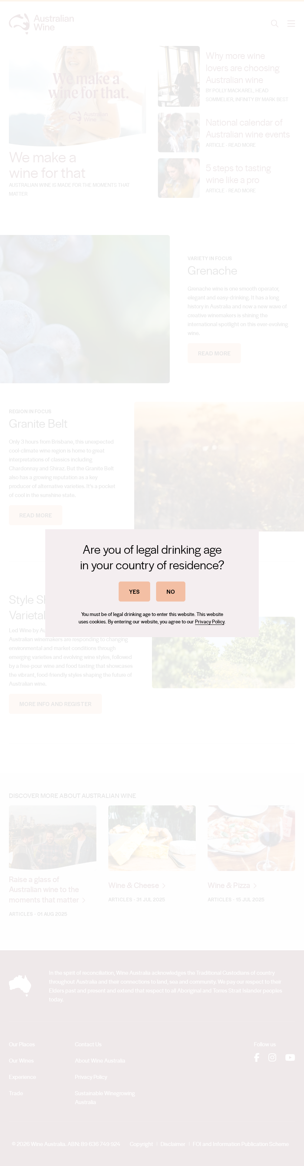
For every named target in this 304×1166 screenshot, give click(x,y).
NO (170, 591)
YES (134, 591)
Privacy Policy (209, 621)
